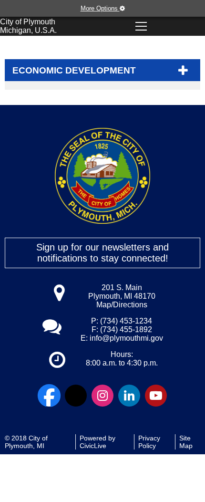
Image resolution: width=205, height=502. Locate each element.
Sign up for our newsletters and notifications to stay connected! (102, 252)
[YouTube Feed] (156, 396)
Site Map (186, 442)
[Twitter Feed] (76, 396)
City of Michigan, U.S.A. (28, 26)
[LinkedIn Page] (129, 396)
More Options (100, 8)
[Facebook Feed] (49, 396)
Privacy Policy (149, 442)
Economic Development (74, 70)
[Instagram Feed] (102, 396)
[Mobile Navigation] (141, 26)
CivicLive (93, 446)
